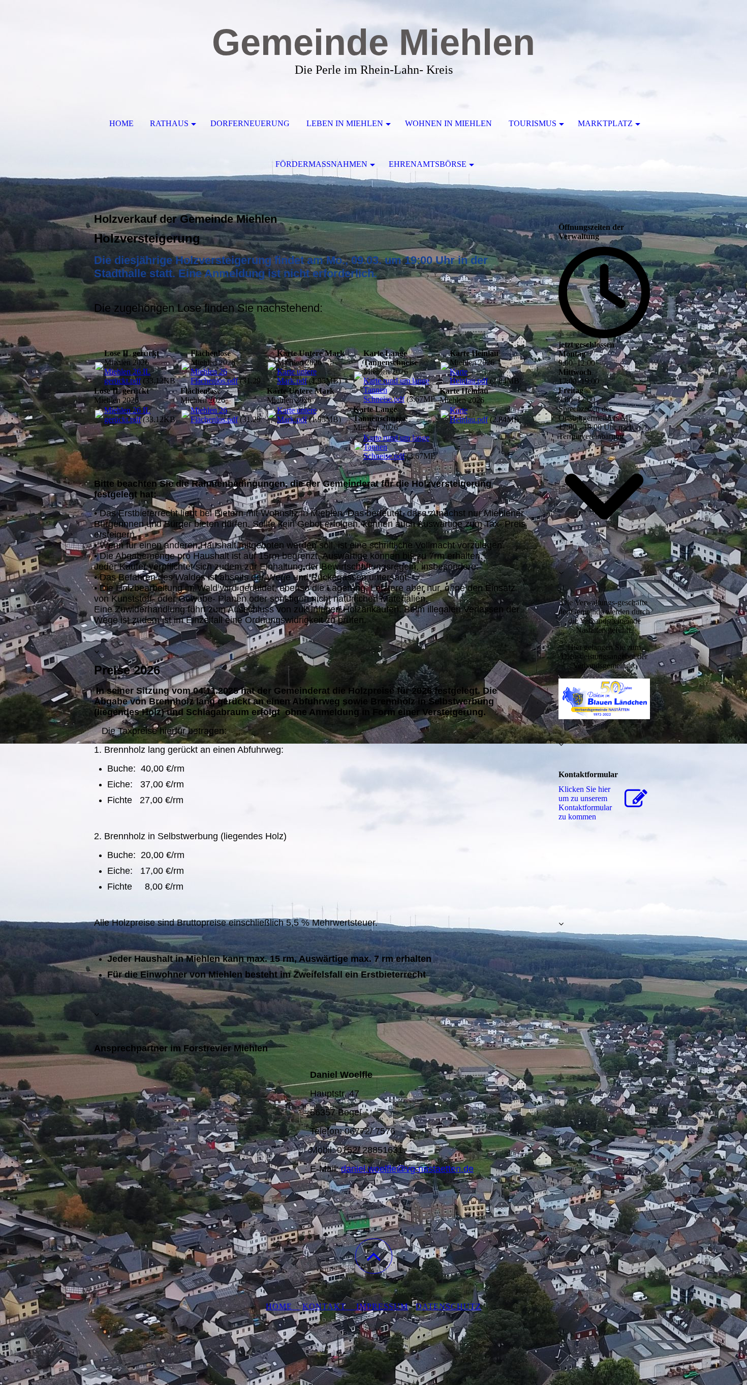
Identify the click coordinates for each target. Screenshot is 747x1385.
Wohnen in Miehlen (448, 123)
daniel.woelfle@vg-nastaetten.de (407, 1169)
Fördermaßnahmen (321, 164)
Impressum (382, 1306)
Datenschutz (448, 1306)
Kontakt (329, 1306)
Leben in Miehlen (344, 123)
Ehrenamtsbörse (427, 164)
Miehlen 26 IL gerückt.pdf (127, 376)
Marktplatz (605, 123)
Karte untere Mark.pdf (297, 376)
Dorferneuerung (250, 123)
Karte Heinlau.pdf (469, 376)
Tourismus (532, 123)
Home (121, 123)
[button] (373, 1256)
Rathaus (169, 123)
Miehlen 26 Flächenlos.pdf (214, 376)
